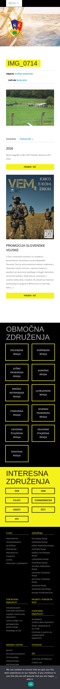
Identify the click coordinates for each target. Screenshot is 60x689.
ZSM (43, 490)
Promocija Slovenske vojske (25, 248)
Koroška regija (39, 549)
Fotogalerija (12, 657)
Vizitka (9, 560)
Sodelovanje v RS (14, 620)
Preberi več (30, 167)
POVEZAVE (37, 644)
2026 (9, 148)
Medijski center (14, 644)
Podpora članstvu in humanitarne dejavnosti (42, 635)
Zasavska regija (39, 585)
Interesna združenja (41, 589)
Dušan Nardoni (19, 73)
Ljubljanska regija (40, 559)
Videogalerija (12, 661)
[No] (56, 677)
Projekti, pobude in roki (42, 601)
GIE (33, 653)
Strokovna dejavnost (12, 601)
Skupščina (11, 545)
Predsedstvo (12, 552)
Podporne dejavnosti (37, 612)
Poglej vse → (26, 139)
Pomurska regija (39, 562)
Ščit (43, 509)
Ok (30, 684)
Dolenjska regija (39, 538)
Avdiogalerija (12, 664)
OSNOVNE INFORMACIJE (42, 659)
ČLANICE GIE (37, 662)
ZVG (17, 490)
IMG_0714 (22, 63)
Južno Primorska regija (43, 545)
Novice (9, 650)
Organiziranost (13, 542)
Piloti (16, 500)
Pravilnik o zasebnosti (17, 563)
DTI (17, 518)
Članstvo (10, 556)
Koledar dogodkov (15, 654)
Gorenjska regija (39, 542)
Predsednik (11, 549)
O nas (9, 533)
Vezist (16, 509)
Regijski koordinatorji (42, 592)
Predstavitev (12, 538)
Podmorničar (43, 500)
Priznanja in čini (13, 630)
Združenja (37, 533)
